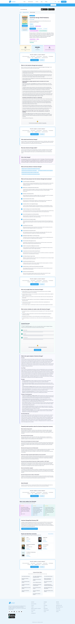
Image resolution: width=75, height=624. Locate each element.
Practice (37, 1)
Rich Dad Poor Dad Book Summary (25, 579)
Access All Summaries (44, 30)
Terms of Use (58, 608)
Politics (38, 39)
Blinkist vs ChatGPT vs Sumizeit (36, 608)
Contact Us (57, 603)
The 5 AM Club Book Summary (48, 576)
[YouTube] (21, 612)
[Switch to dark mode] (55, 2)
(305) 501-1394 (59, 605)
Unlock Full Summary (34, 134)
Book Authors (46, 608)
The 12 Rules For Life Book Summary (36, 594)
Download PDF (40, 28)
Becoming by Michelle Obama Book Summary (48, 588)
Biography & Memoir (26, 12)
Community (45, 605)
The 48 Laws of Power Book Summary (25, 585)
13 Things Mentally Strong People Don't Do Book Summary (48, 585)
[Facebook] (9, 612)
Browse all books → (51, 533)
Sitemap (57, 611)
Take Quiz (45, 28)
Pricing (46, 1)
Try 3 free (63, 1)
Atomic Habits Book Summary (26, 576)
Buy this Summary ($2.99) (34, 30)
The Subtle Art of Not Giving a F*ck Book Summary (37, 585)
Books (21, 12)
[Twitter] (12, 612)
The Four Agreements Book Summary (25, 582)
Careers (45, 611)
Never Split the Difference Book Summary (48, 591)
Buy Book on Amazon (24, 27)
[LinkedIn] (14, 612)
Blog (41, 1)
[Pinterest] (19, 612)
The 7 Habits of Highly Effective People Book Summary (37, 577)
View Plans (42, 134)
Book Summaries (30, 1)
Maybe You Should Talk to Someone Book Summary (47, 579)
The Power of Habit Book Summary (36, 591)
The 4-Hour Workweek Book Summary (37, 588)
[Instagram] (17, 612)
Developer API (33, 613)
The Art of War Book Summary (37, 582)
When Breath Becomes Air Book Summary (26, 588)
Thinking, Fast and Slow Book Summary (37, 580)
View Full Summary (25, 25)
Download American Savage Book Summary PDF (29, 528)
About (24, 1)
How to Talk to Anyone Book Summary (48, 582)
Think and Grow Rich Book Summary (25, 591)
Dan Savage (32, 19)
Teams (32, 611)
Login (58, 1)
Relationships (32, 42)
